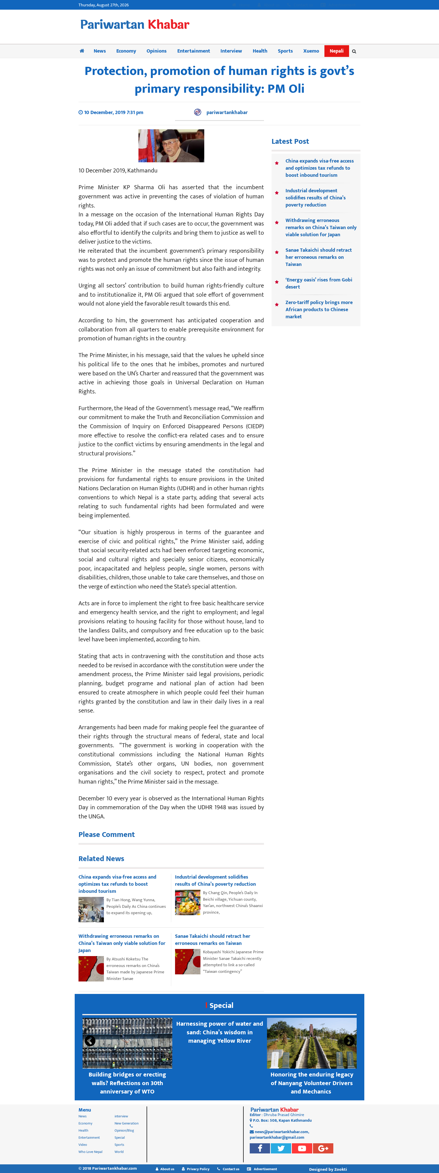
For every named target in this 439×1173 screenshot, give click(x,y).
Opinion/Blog (124, 1130)
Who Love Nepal (90, 1152)
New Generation (126, 1123)
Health (260, 51)
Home (244, 5)
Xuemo (311, 51)
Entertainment (193, 51)
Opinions (157, 51)
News (100, 51)
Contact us (303, 5)
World (119, 1152)
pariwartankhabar (227, 112)
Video (83, 1145)
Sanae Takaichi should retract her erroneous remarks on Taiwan (319, 257)
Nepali (337, 51)
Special (221, 1005)
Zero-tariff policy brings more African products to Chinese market (319, 309)
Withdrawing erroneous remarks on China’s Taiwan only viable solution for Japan (321, 227)
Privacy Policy (198, 1169)
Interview (231, 51)
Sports (285, 51)
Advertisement (341, 5)
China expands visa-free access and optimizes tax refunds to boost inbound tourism (320, 168)
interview (121, 1116)
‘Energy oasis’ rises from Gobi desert (319, 283)
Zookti (340, 1169)
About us (271, 5)
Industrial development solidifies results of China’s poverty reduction (316, 197)
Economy (126, 51)
